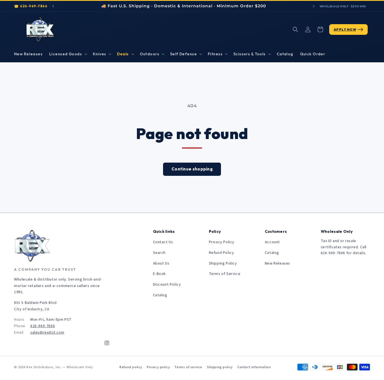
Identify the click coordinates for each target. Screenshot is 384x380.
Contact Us (163, 242)
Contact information (254, 367)
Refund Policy (221, 253)
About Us (161, 263)
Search (159, 253)
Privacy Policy (221, 242)
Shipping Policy (223, 263)
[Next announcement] (314, 6)
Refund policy (130, 367)
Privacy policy (158, 367)
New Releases (277, 263)
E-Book (159, 274)
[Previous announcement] (53, 6)
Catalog (160, 295)
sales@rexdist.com (47, 332)
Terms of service (188, 367)
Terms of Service (225, 274)
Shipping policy (220, 367)
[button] (67, 54)
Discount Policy (167, 284)
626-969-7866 (33, 6)
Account (272, 242)
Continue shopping (192, 169)
